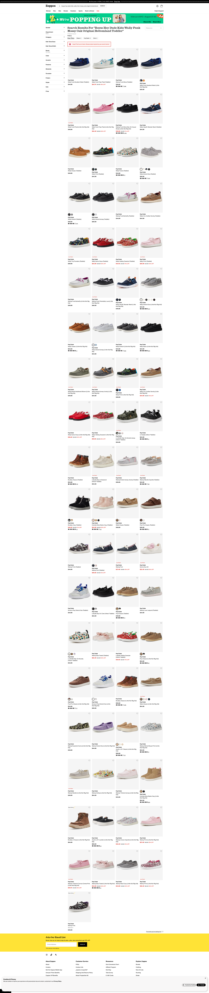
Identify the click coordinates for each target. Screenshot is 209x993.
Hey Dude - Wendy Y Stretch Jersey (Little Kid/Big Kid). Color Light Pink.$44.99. (127, 781)
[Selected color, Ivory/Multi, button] (69, 654)
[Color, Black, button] (149, 169)
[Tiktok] (51, 955)
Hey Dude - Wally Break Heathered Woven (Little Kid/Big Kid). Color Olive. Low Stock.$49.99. (79, 377)
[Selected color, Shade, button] (93, 608)
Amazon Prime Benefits (53, 972)
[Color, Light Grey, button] (96, 214)
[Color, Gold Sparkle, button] (96, 520)
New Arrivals (139, 970)
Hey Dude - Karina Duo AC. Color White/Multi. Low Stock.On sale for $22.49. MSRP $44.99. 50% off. (151, 553)
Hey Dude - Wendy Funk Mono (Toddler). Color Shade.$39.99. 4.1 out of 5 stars (127, 69)
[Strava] (56, 955)
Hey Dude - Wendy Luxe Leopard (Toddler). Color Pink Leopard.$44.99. (151, 597)
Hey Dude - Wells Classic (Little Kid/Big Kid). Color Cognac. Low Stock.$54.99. (151, 688)
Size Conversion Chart (112, 964)
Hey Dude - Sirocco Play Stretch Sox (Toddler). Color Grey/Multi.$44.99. (79, 597)
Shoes (78, 38)
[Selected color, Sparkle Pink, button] (93, 520)
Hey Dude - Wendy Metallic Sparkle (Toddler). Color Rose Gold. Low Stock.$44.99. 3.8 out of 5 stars (151, 465)
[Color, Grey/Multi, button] (143, 80)
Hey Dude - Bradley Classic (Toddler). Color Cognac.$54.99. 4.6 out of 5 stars (79, 465)
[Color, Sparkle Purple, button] (74, 654)
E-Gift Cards (109, 975)
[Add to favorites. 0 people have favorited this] (89, 49)
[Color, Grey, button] (143, 699)
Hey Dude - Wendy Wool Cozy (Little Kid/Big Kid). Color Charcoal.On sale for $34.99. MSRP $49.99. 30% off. (127, 869)
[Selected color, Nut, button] (117, 608)
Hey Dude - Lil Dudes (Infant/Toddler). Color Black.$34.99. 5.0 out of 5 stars (151, 422)
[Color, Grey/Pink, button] (96, 699)
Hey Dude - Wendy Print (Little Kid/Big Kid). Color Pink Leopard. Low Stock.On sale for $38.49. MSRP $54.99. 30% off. (151, 869)
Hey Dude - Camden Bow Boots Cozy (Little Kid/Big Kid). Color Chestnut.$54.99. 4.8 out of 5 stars (151, 781)
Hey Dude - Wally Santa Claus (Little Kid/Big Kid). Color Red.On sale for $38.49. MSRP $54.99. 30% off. (79, 422)
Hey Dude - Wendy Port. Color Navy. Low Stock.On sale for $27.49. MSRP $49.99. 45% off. (127, 553)
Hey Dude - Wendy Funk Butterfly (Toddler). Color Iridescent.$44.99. (127, 203)
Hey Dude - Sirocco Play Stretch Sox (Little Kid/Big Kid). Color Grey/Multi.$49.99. (103, 688)
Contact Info (79, 967)
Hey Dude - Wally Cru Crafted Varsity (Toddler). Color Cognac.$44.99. (151, 203)
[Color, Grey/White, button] (96, 608)
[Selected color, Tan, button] (117, 744)
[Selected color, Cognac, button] (117, 520)
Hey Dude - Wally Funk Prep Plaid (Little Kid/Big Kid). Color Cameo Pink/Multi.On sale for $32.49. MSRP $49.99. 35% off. (103, 113)
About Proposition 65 (82, 975)
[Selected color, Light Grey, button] (93, 345)
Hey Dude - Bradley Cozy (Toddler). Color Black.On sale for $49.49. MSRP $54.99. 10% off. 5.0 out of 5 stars (79, 509)
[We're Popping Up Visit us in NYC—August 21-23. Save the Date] (104, 18)
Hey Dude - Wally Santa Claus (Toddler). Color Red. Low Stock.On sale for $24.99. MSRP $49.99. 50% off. (103, 246)
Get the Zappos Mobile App (54, 970)
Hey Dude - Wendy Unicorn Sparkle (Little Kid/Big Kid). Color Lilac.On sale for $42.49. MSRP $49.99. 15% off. (127, 826)
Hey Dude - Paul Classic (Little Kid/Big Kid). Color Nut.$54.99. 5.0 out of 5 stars (151, 642)
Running (138, 972)
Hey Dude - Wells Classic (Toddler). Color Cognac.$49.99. (127, 509)
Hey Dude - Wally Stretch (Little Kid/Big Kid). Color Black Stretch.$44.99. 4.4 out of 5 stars (127, 333)
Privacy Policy (57, 981)
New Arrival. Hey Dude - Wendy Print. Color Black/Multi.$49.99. (79, 911)
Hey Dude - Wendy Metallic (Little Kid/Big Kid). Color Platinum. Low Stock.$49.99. (79, 781)
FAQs (77, 964)
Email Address (51, 944)
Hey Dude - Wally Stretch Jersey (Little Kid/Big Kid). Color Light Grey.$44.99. (103, 333)
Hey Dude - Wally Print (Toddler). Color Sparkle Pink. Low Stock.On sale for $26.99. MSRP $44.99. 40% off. (151, 246)
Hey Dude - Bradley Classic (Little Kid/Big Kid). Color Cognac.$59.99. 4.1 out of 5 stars (127, 688)
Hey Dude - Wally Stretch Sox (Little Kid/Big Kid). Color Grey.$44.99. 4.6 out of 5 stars (151, 288)
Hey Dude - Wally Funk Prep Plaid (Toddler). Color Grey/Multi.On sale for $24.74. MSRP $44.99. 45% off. (103, 69)
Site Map (108, 970)
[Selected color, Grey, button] (141, 169)
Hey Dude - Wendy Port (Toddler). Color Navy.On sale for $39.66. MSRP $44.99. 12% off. (103, 553)
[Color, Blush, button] (122, 744)
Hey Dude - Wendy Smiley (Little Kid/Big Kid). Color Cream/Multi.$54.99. (103, 781)
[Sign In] (157, 6)
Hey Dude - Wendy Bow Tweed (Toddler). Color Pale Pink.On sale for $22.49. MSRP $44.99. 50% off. (103, 642)
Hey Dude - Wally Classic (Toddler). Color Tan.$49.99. (79, 158)
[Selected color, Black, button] (69, 214)
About (47, 964)
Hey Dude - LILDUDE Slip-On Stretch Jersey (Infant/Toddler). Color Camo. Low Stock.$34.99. (127, 422)
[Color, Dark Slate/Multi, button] (149, 299)
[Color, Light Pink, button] (122, 433)
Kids (94, 38)
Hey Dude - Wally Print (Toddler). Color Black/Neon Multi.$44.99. (103, 158)
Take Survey (109, 972)
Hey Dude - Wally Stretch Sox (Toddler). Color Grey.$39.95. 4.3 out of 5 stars (151, 158)
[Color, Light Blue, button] (96, 345)
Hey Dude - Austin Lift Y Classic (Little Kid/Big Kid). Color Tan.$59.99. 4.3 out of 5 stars (127, 734)
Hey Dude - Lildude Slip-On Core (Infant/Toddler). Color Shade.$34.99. (103, 597)
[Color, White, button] (143, 520)
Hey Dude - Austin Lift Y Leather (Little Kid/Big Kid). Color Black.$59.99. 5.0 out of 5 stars (103, 826)
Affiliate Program (111, 967)
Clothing (138, 967)
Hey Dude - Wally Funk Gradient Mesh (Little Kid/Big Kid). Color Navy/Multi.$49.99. (151, 69)
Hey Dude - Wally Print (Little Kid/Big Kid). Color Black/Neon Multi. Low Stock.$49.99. (127, 377)
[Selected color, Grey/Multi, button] (93, 699)
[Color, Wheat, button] (72, 520)
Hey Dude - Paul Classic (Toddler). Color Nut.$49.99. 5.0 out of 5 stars (127, 597)
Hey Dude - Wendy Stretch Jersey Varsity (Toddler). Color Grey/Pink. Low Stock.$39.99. (127, 465)
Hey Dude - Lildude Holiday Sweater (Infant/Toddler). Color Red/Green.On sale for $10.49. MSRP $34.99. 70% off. (127, 642)
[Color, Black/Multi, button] (96, 169)
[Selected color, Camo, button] (117, 433)
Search (102, 6)
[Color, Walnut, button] (143, 169)
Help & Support (159, 11)
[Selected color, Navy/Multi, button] (141, 80)
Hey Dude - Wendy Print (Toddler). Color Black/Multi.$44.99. (79, 553)
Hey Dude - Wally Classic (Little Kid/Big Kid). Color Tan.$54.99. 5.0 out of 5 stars (79, 333)
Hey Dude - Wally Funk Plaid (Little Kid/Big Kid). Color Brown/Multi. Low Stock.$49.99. (79, 113)
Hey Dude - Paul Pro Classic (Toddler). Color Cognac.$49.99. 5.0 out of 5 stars (151, 509)
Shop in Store (157, 22)
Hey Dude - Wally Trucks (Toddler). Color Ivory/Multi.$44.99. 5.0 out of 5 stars (127, 158)
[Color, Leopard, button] (72, 654)
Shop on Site (147, 22)
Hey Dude (86, 38)
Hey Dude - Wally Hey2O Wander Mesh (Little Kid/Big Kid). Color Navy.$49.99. (127, 288)
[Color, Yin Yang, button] (72, 214)
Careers (48, 967)
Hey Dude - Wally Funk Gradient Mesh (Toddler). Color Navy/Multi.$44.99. (79, 69)
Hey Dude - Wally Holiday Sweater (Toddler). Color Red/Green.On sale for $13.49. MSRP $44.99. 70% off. (127, 246)
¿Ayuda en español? (82, 970)
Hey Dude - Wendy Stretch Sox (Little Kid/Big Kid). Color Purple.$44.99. (103, 734)
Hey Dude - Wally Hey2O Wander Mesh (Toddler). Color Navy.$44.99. (151, 113)
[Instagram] (46, 955)
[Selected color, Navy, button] (117, 299)
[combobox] (78, 6)
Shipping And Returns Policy (84, 972)
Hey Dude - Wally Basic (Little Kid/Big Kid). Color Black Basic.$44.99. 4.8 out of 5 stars (151, 333)
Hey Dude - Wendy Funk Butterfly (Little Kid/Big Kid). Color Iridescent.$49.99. (79, 288)
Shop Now (117, 1)
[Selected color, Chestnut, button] (141, 791)
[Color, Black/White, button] (154, 299)
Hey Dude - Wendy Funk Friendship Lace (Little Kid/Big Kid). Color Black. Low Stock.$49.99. (103, 288)
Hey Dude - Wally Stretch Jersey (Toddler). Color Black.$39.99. (103, 203)
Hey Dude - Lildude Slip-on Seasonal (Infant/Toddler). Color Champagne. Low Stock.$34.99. (103, 465)
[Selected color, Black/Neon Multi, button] (93, 169)
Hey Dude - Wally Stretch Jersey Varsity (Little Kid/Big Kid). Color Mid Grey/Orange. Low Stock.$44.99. (103, 377)
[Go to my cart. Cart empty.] (161, 6)
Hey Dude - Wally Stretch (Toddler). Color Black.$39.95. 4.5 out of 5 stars (79, 203)
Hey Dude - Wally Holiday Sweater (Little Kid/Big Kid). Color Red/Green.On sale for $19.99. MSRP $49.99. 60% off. (103, 422)
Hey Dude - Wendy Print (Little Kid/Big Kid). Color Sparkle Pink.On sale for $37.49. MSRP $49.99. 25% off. (151, 826)
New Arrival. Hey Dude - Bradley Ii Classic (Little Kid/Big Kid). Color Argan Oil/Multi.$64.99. (79, 826)
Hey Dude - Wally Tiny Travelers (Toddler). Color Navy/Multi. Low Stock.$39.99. (79, 246)
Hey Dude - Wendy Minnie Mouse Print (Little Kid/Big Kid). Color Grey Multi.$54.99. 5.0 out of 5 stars (151, 734)
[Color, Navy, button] (146, 169)
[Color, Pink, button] (119, 520)
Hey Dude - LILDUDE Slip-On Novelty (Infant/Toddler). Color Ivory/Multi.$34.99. (79, 642)
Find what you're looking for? (153, 931)
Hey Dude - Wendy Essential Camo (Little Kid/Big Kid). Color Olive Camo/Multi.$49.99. (79, 734)
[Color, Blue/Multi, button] (119, 390)
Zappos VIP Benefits (52, 975)
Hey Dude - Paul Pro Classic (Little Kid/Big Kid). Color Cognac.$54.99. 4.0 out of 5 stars (79, 688)
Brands (138, 964)
